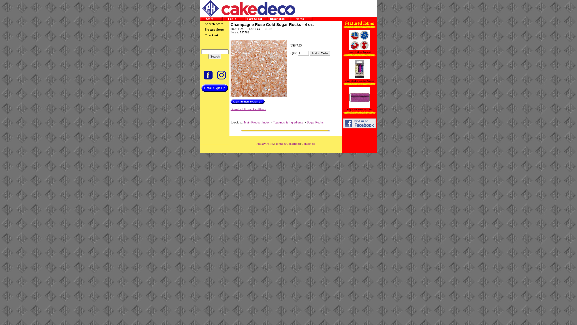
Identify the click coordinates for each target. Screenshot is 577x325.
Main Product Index (257, 122)
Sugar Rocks (315, 122)
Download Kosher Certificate (248, 109)
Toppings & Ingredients (288, 122)
